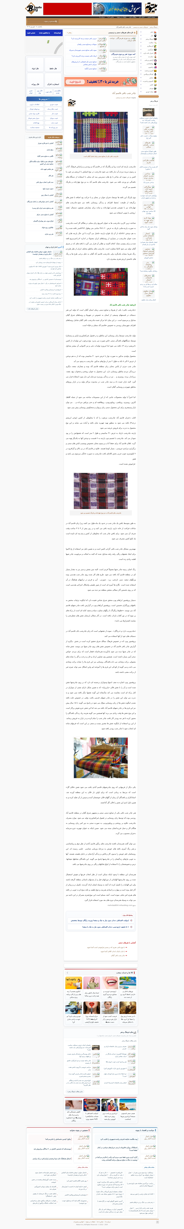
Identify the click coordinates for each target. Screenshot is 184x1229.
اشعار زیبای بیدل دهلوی (148, 300)
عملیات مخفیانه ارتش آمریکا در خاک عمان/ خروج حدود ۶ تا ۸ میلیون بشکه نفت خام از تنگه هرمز (109, 1194)
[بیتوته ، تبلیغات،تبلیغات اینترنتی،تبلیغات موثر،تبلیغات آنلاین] (67, 9)
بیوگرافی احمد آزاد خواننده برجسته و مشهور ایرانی (148, 197)
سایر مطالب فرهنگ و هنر (75, 1091)
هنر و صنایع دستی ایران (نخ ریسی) (42, 208)
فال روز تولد (39, 92)
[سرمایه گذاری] (100, 81)
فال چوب (49, 92)
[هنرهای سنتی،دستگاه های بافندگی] (101, 282)
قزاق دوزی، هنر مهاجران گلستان (43, 221)
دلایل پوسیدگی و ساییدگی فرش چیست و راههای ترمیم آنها (79, 1055)
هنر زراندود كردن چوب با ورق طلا (116, 1062)
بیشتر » (69, 32)
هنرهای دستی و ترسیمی (140, 27)
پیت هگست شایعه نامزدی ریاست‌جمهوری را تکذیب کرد (45, 298)
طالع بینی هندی (57, 92)
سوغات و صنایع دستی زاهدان (87, 44)
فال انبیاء (35, 69)
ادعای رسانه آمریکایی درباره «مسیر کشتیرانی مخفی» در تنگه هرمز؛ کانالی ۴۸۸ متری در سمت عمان (45, 303)
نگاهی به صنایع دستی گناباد (45, 156)
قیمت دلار (55, 113)
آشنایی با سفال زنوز (47, 195)
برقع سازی (50, 149)
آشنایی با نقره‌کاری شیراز (45, 143)
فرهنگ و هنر (153, 27)
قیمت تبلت (54, 123)
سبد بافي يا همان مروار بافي (44, 182)
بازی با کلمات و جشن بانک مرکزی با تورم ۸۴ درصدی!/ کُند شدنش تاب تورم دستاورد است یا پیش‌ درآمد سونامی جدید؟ (109, 1184)
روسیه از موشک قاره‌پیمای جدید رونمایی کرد (48, 262)
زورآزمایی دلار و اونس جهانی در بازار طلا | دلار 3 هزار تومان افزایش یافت (44, 274)
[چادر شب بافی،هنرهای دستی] (101, 491)
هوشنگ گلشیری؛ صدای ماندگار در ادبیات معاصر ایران (116, 1055)
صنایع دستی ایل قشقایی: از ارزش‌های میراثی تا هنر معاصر (84, 63)
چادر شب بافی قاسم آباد (124, 93)
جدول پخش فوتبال (33, 118)
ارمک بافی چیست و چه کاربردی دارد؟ (84, 56)
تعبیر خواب (31, 92)
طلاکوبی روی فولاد (47, 227)
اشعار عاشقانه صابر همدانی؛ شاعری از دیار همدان (148, 243)
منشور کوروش (148, 257)
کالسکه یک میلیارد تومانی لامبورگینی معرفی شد (45, 1188)
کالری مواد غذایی (34, 113)
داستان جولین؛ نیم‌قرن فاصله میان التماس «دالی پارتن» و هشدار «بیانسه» (39, 253)
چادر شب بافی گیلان (118, 955)
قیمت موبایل (54, 118)
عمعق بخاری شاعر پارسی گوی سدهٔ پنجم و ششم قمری (80, 1075)
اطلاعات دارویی (34, 104)
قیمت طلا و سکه (52, 109)
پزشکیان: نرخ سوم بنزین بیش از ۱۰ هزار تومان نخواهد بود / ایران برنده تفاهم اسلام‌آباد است (140, 1175)
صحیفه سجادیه (34, 127)
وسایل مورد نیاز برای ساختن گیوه (148, 228)
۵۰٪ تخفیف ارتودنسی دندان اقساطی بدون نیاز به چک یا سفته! (105, 927)
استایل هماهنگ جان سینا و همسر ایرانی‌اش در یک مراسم (52, 1159)
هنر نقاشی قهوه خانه (47, 169)
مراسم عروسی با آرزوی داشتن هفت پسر (79, 1068)
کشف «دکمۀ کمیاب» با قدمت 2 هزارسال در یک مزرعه (74, 1188)
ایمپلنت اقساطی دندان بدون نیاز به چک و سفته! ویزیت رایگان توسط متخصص (100, 920)
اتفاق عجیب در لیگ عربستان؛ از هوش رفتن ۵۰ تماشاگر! (44, 1195)
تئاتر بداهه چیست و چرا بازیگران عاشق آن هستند (79, 1062)
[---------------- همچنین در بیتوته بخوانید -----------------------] (79, 1130)
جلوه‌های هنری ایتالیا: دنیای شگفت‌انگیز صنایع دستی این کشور (41, 163)
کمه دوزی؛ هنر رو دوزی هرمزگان (123, 54)
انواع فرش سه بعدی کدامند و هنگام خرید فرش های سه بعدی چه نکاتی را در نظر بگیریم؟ (78, 1083)
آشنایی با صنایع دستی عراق (45, 214)
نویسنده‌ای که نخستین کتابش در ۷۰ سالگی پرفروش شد (45, 279)
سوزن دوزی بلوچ (48, 188)
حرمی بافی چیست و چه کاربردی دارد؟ (84, 38)
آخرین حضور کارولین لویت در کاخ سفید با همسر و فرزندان (109, 1202)
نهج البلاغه (36, 123)
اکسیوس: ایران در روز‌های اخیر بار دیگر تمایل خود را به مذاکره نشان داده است (110, 1210)
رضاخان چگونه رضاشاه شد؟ (148, 271)
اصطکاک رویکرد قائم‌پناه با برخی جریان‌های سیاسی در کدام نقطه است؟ (117, 1149)
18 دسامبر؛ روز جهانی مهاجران (148, 212)
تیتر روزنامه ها (53, 127)
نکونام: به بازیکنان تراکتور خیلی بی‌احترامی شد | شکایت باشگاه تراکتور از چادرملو (43, 1202)
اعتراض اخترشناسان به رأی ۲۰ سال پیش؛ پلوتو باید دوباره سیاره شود (44, 284)
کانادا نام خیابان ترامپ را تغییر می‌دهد (141, 1194)
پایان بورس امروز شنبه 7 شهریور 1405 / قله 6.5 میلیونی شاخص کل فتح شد (45, 267)
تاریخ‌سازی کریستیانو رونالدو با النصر (50, 289)
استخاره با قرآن (53, 84)
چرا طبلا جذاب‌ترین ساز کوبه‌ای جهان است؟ (115, 1075)
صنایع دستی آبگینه (91, 69)
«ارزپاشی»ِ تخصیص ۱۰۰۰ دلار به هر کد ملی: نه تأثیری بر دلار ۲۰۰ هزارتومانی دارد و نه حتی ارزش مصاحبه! (109, 1175)
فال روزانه (35, 84)
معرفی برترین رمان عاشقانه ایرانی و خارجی (115, 1047)
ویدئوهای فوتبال (34, 109)
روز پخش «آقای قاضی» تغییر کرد (77, 1181)
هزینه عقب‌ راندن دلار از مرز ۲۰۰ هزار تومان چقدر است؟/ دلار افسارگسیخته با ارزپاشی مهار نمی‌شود (141, 1210)
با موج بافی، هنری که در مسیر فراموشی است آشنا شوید (106, 947)
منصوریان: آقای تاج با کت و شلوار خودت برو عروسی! (74, 1202)
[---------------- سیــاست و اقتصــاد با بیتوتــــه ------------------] (145, 1130)
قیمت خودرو (54, 104)
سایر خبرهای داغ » (32, 308)
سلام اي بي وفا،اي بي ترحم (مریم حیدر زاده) (148, 285)
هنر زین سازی (49, 234)
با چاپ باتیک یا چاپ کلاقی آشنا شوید (113, 951)
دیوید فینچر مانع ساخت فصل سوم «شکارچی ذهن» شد (45, 1174)
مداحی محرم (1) (148, 182)
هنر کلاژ (51, 175)
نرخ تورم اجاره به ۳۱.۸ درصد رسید (51, 293)
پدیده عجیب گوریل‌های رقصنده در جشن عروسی (44, 1181)
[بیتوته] (34, 14)
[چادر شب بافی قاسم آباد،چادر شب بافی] (101, 132)
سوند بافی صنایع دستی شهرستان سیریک (83, 50)
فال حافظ (53, 69)
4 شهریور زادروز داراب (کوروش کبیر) (115, 1068)
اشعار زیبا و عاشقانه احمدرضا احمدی (115, 1083)
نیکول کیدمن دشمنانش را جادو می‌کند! (58, 1139)
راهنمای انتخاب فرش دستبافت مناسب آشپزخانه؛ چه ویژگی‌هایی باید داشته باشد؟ (79, 1047)
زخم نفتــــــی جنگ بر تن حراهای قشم (50, 258)
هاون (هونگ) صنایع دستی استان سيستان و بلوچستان (148, 152)
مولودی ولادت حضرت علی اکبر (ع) (148, 137)
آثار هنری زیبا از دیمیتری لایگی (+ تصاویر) (149, 168)
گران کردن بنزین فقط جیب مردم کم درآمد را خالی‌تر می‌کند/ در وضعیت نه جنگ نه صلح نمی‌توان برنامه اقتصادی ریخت (116, 1158)
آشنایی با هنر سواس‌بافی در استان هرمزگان (40, 201)
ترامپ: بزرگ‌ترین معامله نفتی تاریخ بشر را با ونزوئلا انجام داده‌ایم (140, 1185)
